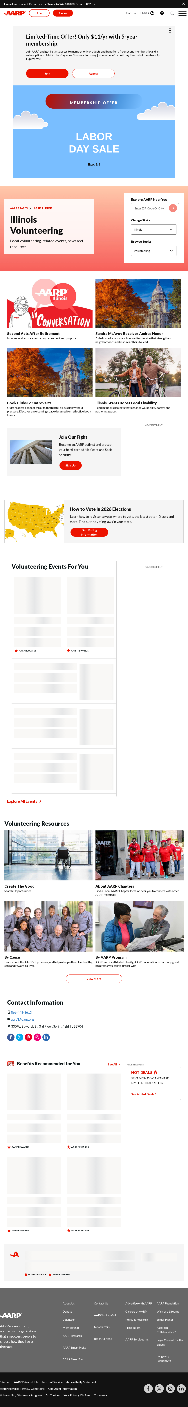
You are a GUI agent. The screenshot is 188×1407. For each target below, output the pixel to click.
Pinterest (28, 1037)
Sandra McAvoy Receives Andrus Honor (129, 333)
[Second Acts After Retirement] (50, 303)
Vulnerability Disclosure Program (21, 1395)
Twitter (19, 1037)
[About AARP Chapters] (139, 855)
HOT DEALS (142, 1072)
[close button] (170, 30)
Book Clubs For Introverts (29, 403)
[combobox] (155, 208)
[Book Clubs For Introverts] (50, 372)
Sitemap (5, 1382)
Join (47, 73)
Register (131, 13)
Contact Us (101, 1303)
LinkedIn (46, 1037)
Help (162, 13)
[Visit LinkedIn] (181, 1388)
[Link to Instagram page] (170, 1388)
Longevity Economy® (164, 1358)
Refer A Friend (103, 1338)
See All (112, 1064)
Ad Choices (53, 1395)
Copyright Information (62, 1388)
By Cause (12, 957)
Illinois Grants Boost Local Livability (126, 403)
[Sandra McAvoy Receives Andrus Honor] (138, 303)
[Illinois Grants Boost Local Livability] (138, 372)
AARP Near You (73, 1359)
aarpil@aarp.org (22, 1019)
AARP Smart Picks (74, 1347)
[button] (172, 13)
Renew (93, 73)
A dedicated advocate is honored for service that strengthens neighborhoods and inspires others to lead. (133, 340)
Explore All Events (22, 801)
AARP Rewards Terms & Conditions (22, 1388)
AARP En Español (105, 1315)
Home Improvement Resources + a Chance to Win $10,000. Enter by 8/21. (48, 4)
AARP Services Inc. (137, 1339)
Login (145, 12)
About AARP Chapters (114, 886)
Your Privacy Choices (77, 1395)
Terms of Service (52, 1382)
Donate (67, 1311)
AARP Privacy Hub (26, 1382)
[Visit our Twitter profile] (159, 1388)
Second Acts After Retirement (33, 333)
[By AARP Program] (139, 926)
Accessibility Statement (81, 1382)
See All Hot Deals (142, 1094)
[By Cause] (48, 926)
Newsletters (102, 1327)
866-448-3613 (21, 1012)
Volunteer (69, 1319)
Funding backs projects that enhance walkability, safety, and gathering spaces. (132, 409)
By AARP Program (110, 957)
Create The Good (19, 886)
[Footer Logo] (20, 1315)
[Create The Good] (48, 855)
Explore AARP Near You (149, 200)
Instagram (37, 1037)
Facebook (11, 1037)
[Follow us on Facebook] (148, 1388)
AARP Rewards (72, 1335)
